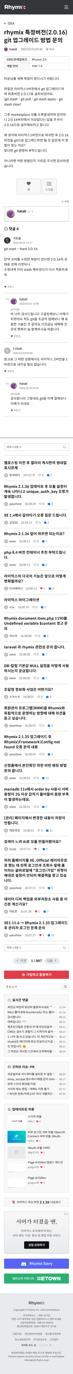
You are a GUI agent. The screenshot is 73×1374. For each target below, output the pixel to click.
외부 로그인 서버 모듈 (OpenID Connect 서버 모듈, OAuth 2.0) (46, 1134)
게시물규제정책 (53, 1333)
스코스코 (14, 697)
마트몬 (13, 911)
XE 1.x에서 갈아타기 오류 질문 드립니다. (35, 515)
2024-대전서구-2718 (45, 1326)
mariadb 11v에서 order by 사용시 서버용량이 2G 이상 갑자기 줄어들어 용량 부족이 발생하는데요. (36, 794)
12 (52, 935)
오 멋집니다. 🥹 (17, 1046)
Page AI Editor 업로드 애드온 (45, 1162)
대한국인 (14, 830)
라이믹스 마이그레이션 (21, 600)
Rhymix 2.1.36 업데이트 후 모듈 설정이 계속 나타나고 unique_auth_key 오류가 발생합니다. (36, 491)
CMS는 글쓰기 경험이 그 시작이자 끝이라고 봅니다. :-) (39, 1032)
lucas (12, 849)
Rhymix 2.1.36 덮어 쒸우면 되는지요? (34, 534)
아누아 (13, 636)
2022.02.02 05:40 (22, 353)
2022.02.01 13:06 (29, 303)
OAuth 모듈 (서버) (39, 1148)
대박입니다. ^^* (17, 1022)
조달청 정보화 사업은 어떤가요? (28, 689)
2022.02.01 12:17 (22, 242)
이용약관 (17, 1333)
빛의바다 (14, 475)
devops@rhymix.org (36, 1360)
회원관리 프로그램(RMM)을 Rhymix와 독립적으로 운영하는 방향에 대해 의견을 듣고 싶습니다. (35, 713)
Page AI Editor (37, 1178)
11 (47, 778)
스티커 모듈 (35, 1116)
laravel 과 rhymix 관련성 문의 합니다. (34, 647)
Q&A (10, 23)
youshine (15, 504)
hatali (13, 49)
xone (12, 541)
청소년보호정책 (22, 1339)
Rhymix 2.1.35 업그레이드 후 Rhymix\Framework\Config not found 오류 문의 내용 (32, 742)
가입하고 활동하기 (39, 975)
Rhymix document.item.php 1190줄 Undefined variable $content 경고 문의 (36, 623)
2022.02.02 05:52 (29, 388)
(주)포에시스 (29, 1315)
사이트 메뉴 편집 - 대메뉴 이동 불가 (28, 1089)
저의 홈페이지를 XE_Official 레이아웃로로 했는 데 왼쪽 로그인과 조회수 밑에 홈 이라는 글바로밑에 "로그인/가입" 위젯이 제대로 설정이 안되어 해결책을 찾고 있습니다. (35, 870)
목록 (66, 201)
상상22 (13, 522)
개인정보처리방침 (33, 1333)
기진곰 (17, 238)
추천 (10, 286)
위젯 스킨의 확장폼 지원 (22, 1084)
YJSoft (17, 349)
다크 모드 (44, 1345)
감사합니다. (14, 1017)
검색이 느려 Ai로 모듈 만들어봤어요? (32, 842)
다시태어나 (16, 588)
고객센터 (53, 1339)
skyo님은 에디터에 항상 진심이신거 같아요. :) (34, 1041)
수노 (12, 607)
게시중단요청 (40, 1339)
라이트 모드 (27, 1345)
